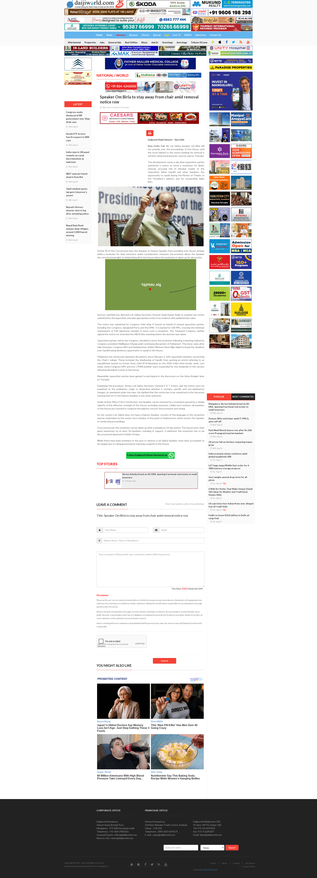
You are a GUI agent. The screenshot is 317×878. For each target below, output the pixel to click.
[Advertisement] (122, 159)
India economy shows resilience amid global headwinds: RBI (228, 455)
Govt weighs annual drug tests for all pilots (228, 478)
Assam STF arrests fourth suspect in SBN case (77, 137)
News (109, 35)
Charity (145, 35)
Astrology (182, 42)
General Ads (114, 42)
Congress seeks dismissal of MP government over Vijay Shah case (78, 117)
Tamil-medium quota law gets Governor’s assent (76, 192)
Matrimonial (74, 42)
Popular (219, 396)
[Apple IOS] (220, 42)
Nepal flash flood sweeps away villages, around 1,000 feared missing (77, 230)
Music (144, 42)
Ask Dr (154, 42)
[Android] (212, 42)
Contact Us (215, 35)
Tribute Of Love (199, 42)
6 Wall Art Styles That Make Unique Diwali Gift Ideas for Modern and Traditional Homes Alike (231, 492)
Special (157, 35)
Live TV (177, 35)
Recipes (133, 35)
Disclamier (250, 863)
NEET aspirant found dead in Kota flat (76, 175)
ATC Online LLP (210, 869)
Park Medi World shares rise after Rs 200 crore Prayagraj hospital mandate (230, 432)
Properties (90, 42)
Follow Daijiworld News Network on (148, 455)
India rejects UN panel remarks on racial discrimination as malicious (77, 157)
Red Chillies (131, 42)
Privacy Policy (249, 866)
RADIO (188, 35)
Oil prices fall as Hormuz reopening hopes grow (230, 443)
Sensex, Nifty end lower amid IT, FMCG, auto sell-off (229, 420)
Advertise (200, 35)
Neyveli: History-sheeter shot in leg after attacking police (77, 210)
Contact (236, 863)
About (224, 863)
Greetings (167, 42)
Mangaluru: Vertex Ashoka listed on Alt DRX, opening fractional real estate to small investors (229, 406)
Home (213, 863)
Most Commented (243, 396)
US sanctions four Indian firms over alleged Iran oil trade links (231, 505)
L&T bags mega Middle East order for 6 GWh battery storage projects (229, 467)
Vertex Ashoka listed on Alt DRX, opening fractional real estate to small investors (159, 476)
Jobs (102, 42)
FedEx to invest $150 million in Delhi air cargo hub (229, 517)
